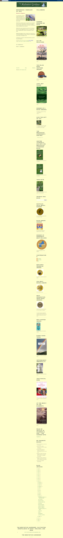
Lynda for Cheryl (39, 259)
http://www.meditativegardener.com (32, 532)
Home (26, 67)
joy (30, 41)
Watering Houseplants (41, 504)
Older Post (33, 67)
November (39, 483)
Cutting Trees (40, 510)
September (39, 486)
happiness (27, 41)
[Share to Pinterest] (32, 40)
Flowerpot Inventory (41, 500)
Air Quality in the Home (41, 514)
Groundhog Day (40, 513)
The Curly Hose (40, 499)
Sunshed (39, 512)
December (39, 482)
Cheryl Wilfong (39, 258)
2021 (38, 468)
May (39, 491)
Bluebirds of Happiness (41, 507)
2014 (38, 478)
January (39, 516)
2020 (38, 470)
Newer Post (17, 67)
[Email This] (29, 40)
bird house (20, 41)
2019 (38, 471)
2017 (38, 474)
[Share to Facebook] (31, 40)
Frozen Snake (40, 503)
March (39, 494)
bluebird (24, 41)
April (39, 493)
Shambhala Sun (39, 436)
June (39, 490)
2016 (38, 475)
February (39, 495)
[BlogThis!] (30, 40)
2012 (38, 481)
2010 (38, 519)
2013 (38, 479)
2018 (38, 472)
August (39, 487)
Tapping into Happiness (41, 505)
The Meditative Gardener (39, 137)
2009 (38, 520)
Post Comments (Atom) (23, 69)
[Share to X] (30, 40)
